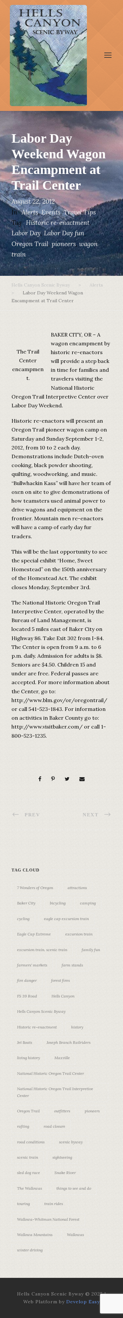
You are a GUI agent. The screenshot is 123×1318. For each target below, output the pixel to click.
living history (28, 1057)
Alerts (30, 212)
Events (50, 212)
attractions (77, 887)
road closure (54, 1126)
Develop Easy (83, 1302)
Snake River (65, 1172)
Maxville (62, 1057)
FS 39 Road (27, 996)
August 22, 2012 (33, 201)
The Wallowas (29, 1188)
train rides (53, 1203)
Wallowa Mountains (34, 1234)
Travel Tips (80, 212)
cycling (23, 918)
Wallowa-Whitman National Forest (48, 1219)
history (77, 1027)
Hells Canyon (62, 996)
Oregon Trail (29, 244)
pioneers (63, 244)
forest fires (60, 980)
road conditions (31, 1141)
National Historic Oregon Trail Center (50, 1073)
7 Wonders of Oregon (35, 887)
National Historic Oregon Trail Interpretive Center (55, 1092)
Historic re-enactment (58, 223)
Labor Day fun (64, 233)
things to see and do (73, 1188)
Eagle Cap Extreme (34, 934)
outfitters (62, 1110)
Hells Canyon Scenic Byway (41, 1011)
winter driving (30, 1249)
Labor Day (26, 233)
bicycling (58, 903)
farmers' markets (32, 965)
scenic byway (71, 1141)
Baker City (26, 903)
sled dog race (28, 1172)
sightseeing (62, 1157)
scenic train (27, 1157)
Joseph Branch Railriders (69, 1042)
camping (88, 903)
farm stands (72, 965)
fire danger (27, 980)
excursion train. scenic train (42, 949)
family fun (91, 949)
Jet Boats (24, 1042)
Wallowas (75, 1234)
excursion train (78, 934)
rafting (23, 1126)
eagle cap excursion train (66, 918)
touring (23, 1203)
